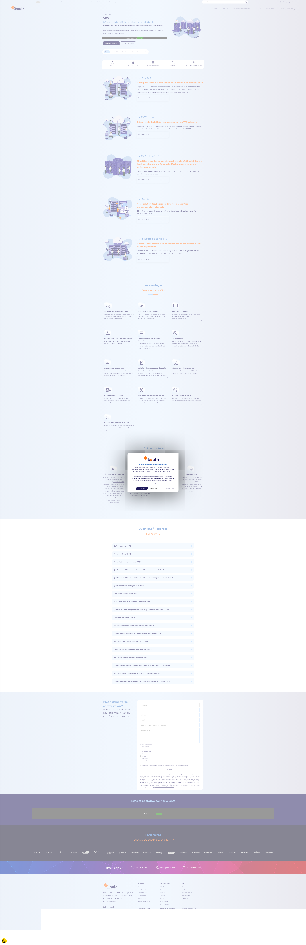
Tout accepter (142, 488)
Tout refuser (170, 488)
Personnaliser (154, 488)
